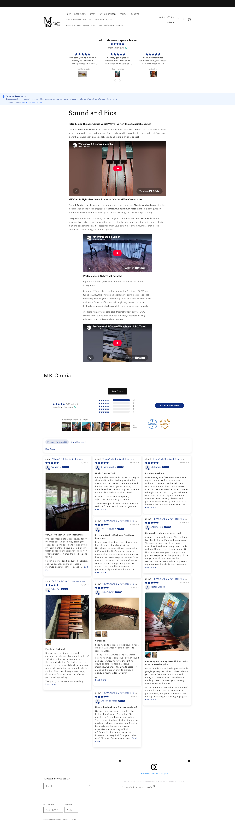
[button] (123, 14)
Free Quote (117, 391)
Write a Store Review (169, 405)
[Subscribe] (89, 786)
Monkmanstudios (55, 819)
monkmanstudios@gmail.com (32, 102)
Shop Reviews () (79, 441)
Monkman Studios (132, 781)
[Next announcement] (191, 3)
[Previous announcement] (44, 3)
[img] (117, 44)
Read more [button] (100, 509)
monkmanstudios (150, 781)
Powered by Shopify (69, 819)
